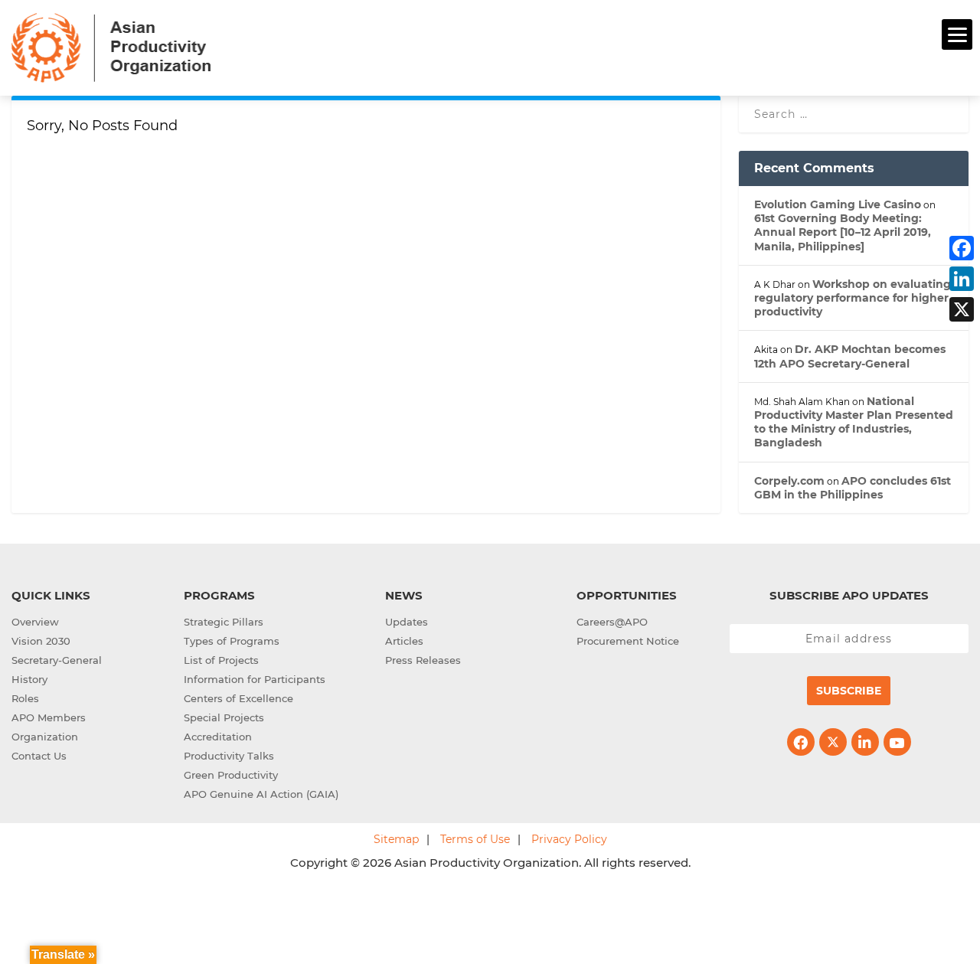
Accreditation (218, 736)
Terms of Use (475, 839)
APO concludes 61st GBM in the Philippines (852, 488)
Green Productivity (231, 775)
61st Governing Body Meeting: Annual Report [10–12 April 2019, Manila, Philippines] (842, 232)
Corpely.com (789, 481)
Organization (44, 736)
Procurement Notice (628, 641)
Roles (25, 698)
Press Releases (423, 660)
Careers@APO (612, 622)
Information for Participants (254, 679)
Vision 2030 (40, 641)
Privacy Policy (569, 839)
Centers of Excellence (238, 698)
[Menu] (957, 34)
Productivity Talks (229, 756)
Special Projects (224, 717)
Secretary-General (56, 660)
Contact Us (39, 756)
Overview (35, 622)
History (29, 679)
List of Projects (221, 660)
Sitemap (396, 839)
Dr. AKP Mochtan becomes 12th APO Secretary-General (850, 356)
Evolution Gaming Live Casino (837, 204)
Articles (404, 641)
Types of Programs (231, 641)
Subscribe (848, 691)
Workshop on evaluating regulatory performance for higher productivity (852, 298)
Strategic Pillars (223, 622)
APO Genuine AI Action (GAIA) (261, 794)
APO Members (48, 717)
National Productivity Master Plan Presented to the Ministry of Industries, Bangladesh (853, 422)
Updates (406, 622)
